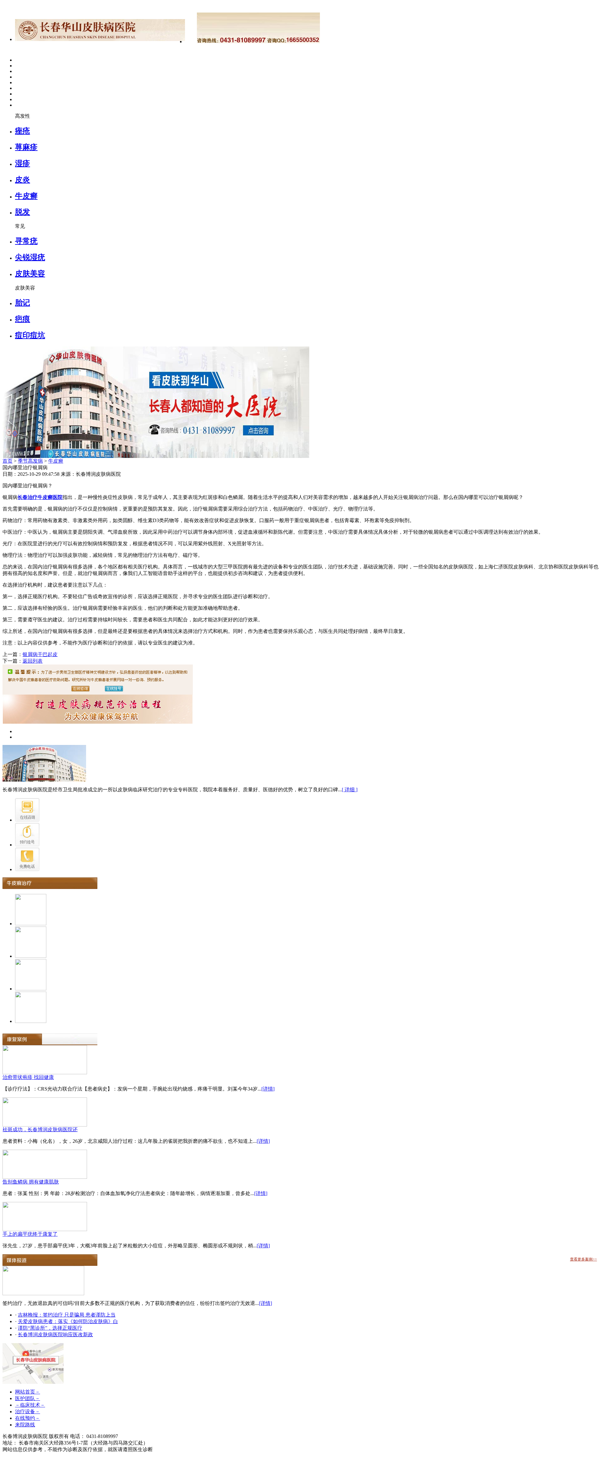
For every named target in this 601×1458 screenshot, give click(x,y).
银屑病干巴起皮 (40, 654)
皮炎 (22, 180)
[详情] (268, 1088)
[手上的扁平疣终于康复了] (45, 1229)
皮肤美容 (30, 274)
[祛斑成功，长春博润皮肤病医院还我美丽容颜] (45, 1124)
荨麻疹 (26, 147)
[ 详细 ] (349, 789)
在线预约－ (27, 1418)
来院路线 (25, 1424)
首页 (8, 461)
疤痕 (22, 319)
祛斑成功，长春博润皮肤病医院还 (40, 1129)
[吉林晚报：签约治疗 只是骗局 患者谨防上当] (43, 1293)
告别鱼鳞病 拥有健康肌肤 (31, 1181)
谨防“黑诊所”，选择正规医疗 (50, 1328)
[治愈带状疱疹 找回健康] (45, 1072)
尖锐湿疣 (30, 257)
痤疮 (22, 131)
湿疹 (22, 163)
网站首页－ (27, 1391)
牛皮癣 (26, 196)
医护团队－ (27, 1398)
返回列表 (33, 661)
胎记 (22, 303)
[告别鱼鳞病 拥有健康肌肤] (45, 1177)
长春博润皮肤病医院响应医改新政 (55, 1334)
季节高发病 (30, 461)
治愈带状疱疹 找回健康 (28, 1077)
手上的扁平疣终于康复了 (30, 1234)
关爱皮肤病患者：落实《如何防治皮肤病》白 (68, 1321)
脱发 (22, 212)
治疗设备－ (27, 1411)
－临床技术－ (30, 1405)
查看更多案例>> (583, 1259)
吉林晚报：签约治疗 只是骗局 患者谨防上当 (67, 1314)
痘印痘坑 (30, 335)
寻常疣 (26, 241)
